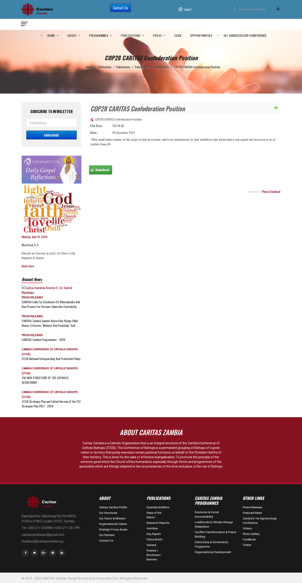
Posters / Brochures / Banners (154, 555)
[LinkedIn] (61, 553)
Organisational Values (113, 524)
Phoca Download (271, 191)
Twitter (247, 545)
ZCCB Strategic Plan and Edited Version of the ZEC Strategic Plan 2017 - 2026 (51, 403)
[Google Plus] (43, 553)
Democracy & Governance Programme (211, 544)
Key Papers (154, 534)
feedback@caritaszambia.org (42, 541)
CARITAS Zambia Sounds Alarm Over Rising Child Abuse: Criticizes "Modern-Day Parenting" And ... (50, 323)
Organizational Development (213, 552)
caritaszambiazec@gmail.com (43, 534)
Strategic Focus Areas (113, 529)
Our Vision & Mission (112, 518)
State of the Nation (154, 515)
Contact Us (120, 7)
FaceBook (249, 539)
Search (278, 9)
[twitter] (34, 553)
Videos (247, 528)
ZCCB (177, 35)
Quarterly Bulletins (158, 507)
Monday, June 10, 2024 (34, 236)
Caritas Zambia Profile (113, 507)
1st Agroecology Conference (245, 35)
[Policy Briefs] (276, 107)
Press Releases (32, 297)
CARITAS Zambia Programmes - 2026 (43, 339)
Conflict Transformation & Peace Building (215, 534)
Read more (28, 266)
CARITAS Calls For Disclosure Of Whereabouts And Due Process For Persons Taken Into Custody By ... (51, 304)
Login (187, 9)
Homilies (152, 528)
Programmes (98, 35)
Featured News (252, 513)
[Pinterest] (52, 553)
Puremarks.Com (107, 578)
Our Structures (108, 513)
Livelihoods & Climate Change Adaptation (214, 524)
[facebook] (25, 553)
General (151, 545)
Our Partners (107, 535)
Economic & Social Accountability (207, 514)
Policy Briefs (154, 539)
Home (51, 35)
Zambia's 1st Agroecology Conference (260, 520)
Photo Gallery (251, 534)
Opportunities (201, 35)
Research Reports (158, 522)
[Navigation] (24, 24)
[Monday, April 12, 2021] (51, 195)
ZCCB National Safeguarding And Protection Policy (51, 358)
